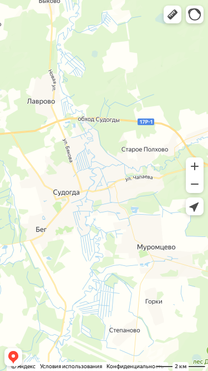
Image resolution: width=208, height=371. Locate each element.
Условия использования (71, 366)
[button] (172, 14)
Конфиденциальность (135, 366)
